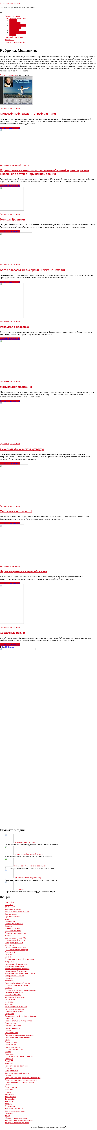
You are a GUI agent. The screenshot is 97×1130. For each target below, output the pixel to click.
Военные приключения (15, 933)
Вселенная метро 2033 (15, 938)
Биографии (10, 921)
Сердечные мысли (12, 632)
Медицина (15, 108)
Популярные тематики (15, 18)
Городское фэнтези (14, 942)
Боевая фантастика (14, 923)
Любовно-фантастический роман (20, 990)
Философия (10, 1099)
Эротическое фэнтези (15, 1111)
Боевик (8, 926)
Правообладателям (14, 37)
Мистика (9, 1004)
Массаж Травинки (12, 219)
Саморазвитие (11, 1070)
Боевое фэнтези (12, 928)
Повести (9, 1018)
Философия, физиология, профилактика (28, 113)
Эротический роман (14, 1108)
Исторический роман (14, 976)
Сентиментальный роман (17, 1073)
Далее (11, 647)
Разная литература (14, 1049)
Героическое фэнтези (15, 940)
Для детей (10, 952)
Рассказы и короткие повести (19, 1056)
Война (8, 935)
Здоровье (4, 108)
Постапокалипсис (17, 32)
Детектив (14, 30)
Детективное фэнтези (15, 947)
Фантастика (15, 28)
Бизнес (8, 919)
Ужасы (12, 35)
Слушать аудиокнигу (10, 128)
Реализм (9, 1058)
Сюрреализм (11, 1087)
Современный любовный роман (19, 1082)
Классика (9, 980)
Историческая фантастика (17, 968)
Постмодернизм (12, 1028)
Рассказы (9, 1054)
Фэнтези (13, 20)
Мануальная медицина (16, 386)
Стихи (8, 1085)
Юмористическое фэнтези (17, 1122)
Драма (8, 957)
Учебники (9, 1094)
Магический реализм (14, 997)
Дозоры (8, 954)
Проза (7, 1040)
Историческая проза (14, 966)
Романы (8, 1068)
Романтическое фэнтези (16, 1066)
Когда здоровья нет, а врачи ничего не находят (32, 270)
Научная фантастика (14, 1009)
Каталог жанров (12, 16)
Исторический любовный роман (20, 973)
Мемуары (9, 1002)
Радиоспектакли (12, 1047)
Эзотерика (10, 1106)
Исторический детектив (16, 971)
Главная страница (8, 75)
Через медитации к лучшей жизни (23, 571)
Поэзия (8, 1030)
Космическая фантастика (16, 985)
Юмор (7, 1115)
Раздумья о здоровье (14, 326)
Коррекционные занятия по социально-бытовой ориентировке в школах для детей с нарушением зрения (44, 171)
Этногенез (10, 1113)
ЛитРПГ (8, 987)
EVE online (9, 902)
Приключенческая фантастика (19, 1035)
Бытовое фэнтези (13, 931)
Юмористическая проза (16, 1118)
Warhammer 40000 (13, 909)
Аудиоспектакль (13, 916)
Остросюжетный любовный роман (21, 1016)
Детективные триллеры (16, 949)
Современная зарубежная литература (22, 1077)
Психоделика (11, 1042)
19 (6, 647)
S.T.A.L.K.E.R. (10, 907)
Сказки (8, 1075)
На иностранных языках (16, 1006)
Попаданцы (14, 23)
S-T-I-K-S (9, 904)
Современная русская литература (21, 1080)
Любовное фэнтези (14, 992)
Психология (10, 1044)
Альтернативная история (17, 912)
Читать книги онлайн (15, 42)
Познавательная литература (18, 1021)
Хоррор (8, 1104)
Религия (9, 1063)
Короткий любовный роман (17, 983)
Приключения (11, 1032)
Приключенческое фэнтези (17, 1037)
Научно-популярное (14, 1011)
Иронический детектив (16, 964)
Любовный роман (17, 25)
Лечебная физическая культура (22, 449)
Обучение (24, 165)
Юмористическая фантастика (19, 1120)
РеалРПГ (9, 1061)
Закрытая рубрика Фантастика (19, 959)
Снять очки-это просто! (16, 511)
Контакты (9, 39)
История (9, 978)
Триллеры (9, 1089)
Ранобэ (8, 1051)
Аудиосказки (11, 914)
